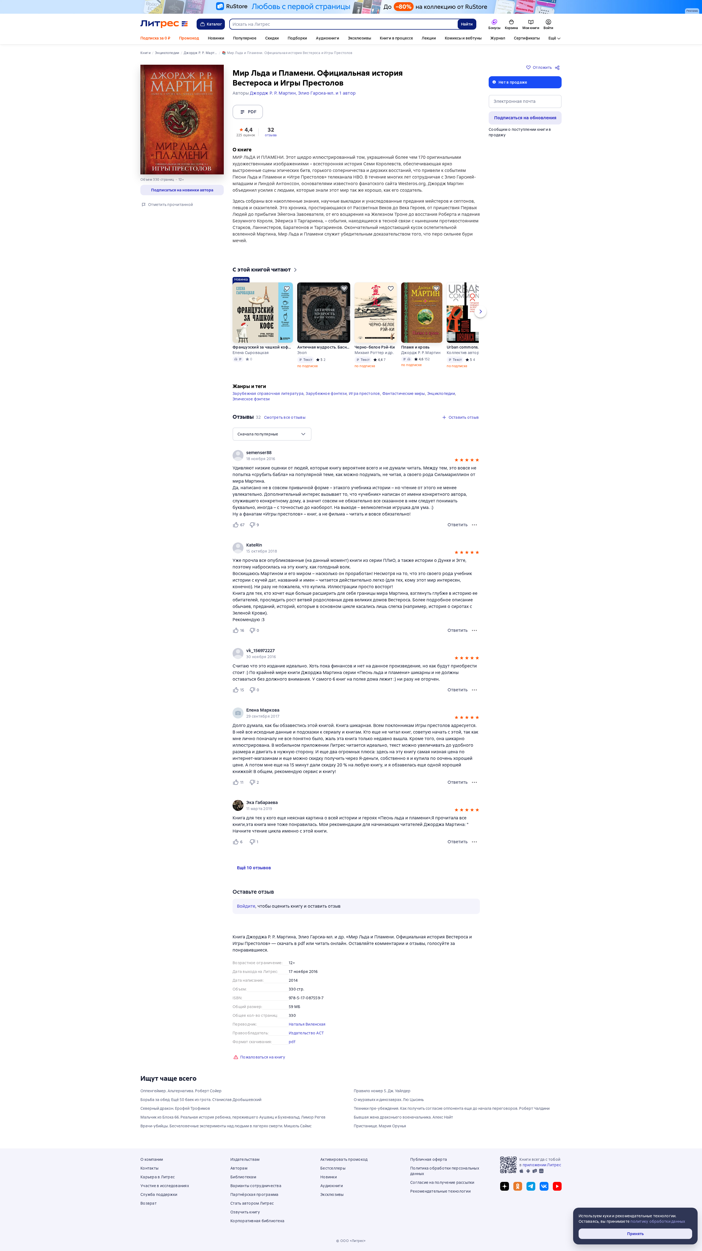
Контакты (149, 1168)
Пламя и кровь (415, 347)
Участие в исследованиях (164, 1185)
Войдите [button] (246, 906)
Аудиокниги (327, 38)
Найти (467, 24)
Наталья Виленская (307, 1024)
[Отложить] (287, 288)
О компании (151, 1159)
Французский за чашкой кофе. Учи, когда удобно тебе (263, 347)
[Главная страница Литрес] (164, 24)
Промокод (189, 38)
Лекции (429, 38)
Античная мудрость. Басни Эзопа (323, 347)
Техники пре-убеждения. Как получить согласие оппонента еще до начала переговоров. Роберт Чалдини (452, 1108)
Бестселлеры (333, 1168)
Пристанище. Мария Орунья (380, 1125)
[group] (356, 455)
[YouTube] (557, 1186)
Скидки (272, 38)
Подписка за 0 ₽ (155, 38)
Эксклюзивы (359, 38)
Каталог (214, 24)
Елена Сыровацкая (251, 352)
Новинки (216, 38)
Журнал (497, 38)
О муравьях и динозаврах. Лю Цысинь (389, 1099)
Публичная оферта (428, 1159)
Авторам (238, 1168)
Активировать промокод (343, 1159)
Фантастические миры (403, 393)
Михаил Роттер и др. (374, 352)
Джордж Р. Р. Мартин (420, 352)
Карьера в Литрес (157, 1176)
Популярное (244, 38)
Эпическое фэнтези (251, 399)
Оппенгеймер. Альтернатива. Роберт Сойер (181, 1090)
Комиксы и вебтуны (463, 38)
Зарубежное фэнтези (326, 393)
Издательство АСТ (306, 1033)
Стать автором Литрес (252, 1203)
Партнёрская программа (254, 1194)
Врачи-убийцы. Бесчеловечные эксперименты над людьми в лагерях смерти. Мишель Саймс (226, 1125)
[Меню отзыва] (474, 525)
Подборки (297, 38)
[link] (348, 452)
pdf (292, 1041)
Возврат (148, 1203)
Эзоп (302, 352)
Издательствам (244, 1159)
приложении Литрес (542, 1164)
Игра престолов (364, 393)
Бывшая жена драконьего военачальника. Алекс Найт (403, 1117)
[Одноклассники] (517, 1186)
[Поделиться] (558, 67)
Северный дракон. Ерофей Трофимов (175, 1108)
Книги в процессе (396, 38)
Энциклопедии (441, 393)
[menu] (272, 434)
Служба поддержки (158, 1194)
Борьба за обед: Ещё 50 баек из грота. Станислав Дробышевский (200, 1099)
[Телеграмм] (530, 1186)
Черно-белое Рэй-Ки (375, 347)
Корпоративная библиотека (257, 1220)
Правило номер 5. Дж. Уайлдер (382, 1090)
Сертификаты (527, 38)
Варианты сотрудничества (255, 1185)
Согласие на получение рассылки (442, 1182)
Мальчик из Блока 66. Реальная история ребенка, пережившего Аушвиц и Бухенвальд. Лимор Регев (232, 1117)
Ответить (458, 525)
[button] (245, 131)
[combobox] (343, 24)
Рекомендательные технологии (440, 1191)
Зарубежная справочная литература (268, 393)
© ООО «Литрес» (351, 1241)
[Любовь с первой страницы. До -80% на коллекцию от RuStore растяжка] (351, 7)
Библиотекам (243, 1176)
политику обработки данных (657, 1221)
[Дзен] (504, 1186)
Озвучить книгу (245, 1212)
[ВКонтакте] (544, 1186)
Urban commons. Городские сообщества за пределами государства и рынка (465, 347)
